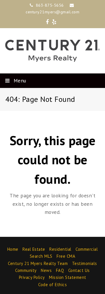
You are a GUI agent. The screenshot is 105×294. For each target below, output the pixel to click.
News (46, 270)
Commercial (87, 249)
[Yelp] (54, 22)
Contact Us (79, 270)
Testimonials (84, 263)
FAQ (60, 270)
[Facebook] (47, 22)
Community (26, 270)
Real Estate (33, 249)
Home (12, 249)
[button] (52, 80)
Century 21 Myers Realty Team (38, 263)
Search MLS (41, 256)
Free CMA (66, 256)
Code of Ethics (52, 284)
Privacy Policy (32, 277)
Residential (60, 249)
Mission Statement (67, 277)
